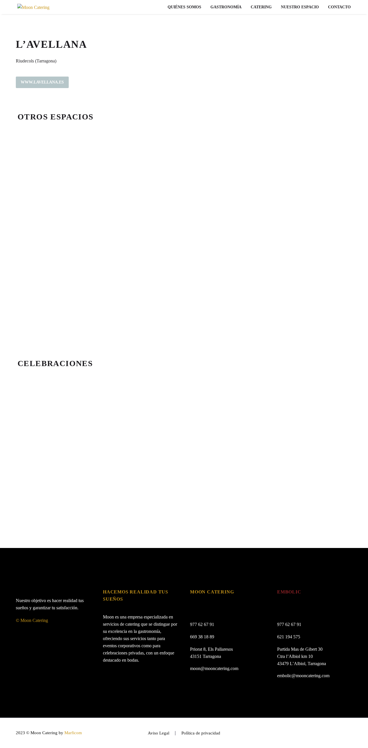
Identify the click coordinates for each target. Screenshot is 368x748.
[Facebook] (335, 733)
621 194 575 (288, 636)
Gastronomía (225, 7)
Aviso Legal (158, 733)
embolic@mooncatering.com (303, 675)
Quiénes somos (184, 7)
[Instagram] (350, 733)
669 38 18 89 (202, 636)
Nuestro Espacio (300, 7)
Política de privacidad (200, 733)
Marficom (73, 732)
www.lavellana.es (42, 82)
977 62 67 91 (202, 624)
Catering (261, 7)
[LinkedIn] (343, 733)
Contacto (339, 7)
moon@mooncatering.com (214, 668)
